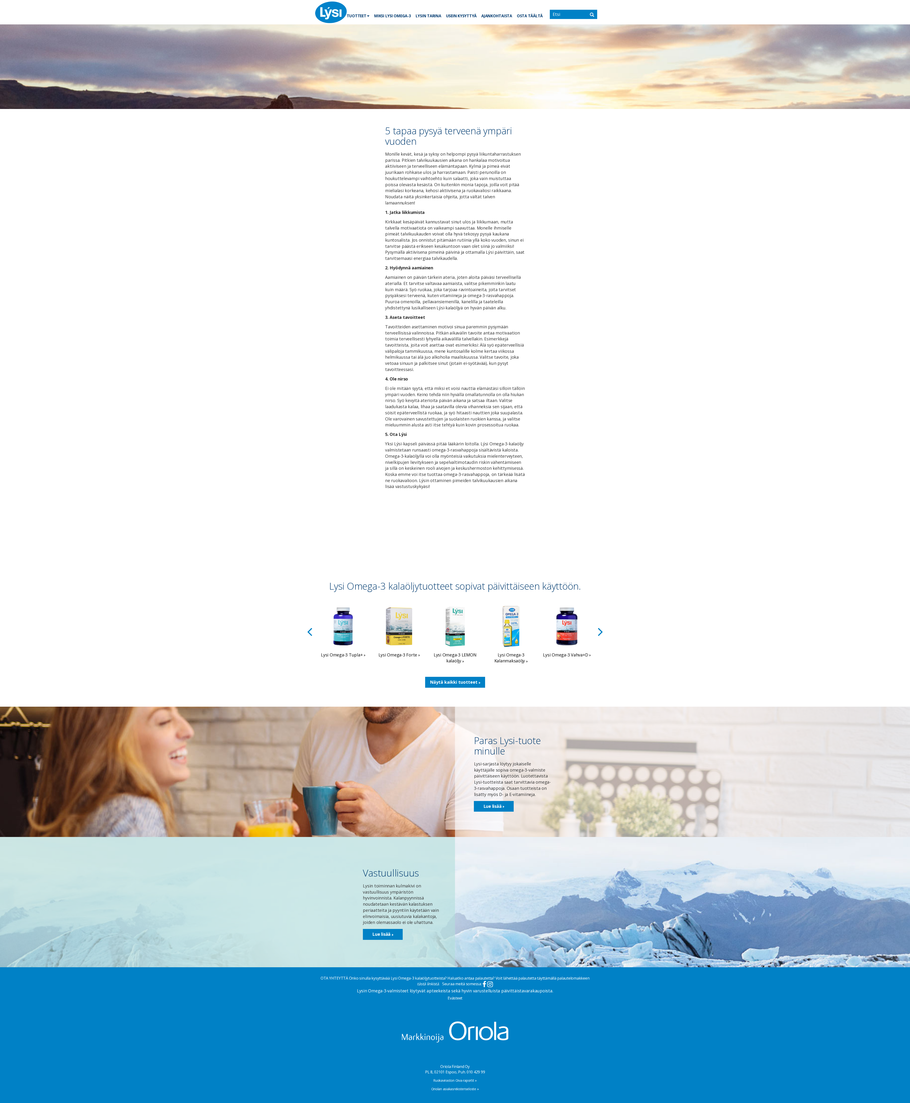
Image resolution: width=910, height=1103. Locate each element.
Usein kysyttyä (461, 15)
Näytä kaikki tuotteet (454, 682)
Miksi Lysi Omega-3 (392, 15)
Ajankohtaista (496, 15)
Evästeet (455, 998)
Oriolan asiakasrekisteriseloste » (455, 1089)
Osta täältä (530, 15)
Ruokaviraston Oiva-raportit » (455, 1080)
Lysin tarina (428, 15)
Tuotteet (357, 15)
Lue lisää (493, 806)
